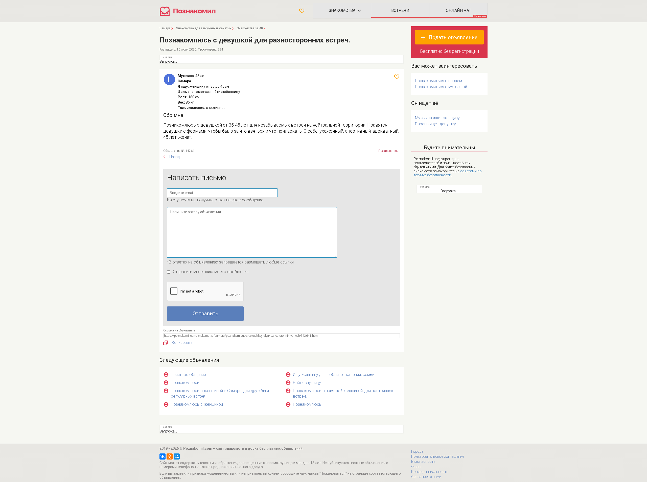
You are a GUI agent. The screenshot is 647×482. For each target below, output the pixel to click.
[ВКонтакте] (162, 456)
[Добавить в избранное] (397, 77)
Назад (174, 157)
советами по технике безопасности (448, 173)
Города (417, 451)
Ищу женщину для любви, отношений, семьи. (334, 374)
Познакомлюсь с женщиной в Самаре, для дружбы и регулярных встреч (220, 393)
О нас (416, 467)
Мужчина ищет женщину (437, 117)
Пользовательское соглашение (437, 456)
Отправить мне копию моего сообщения (210, 271)
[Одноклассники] (170, 456)
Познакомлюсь (185, 382)
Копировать (182, 343)
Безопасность (423, 462)
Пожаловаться (388, 151)
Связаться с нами (426, 477)
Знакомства (342, 10)
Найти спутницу (307, 382)
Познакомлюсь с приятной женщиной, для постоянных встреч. (343, 393)
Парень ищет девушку (435, 124)
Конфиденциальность (429, 472)
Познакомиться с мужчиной (441, 86)
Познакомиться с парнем (438, 80)
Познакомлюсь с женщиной (197, 404)
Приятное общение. (189, 374)
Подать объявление (453, 37)
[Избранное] (302, 11)
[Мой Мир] (177, 456)
